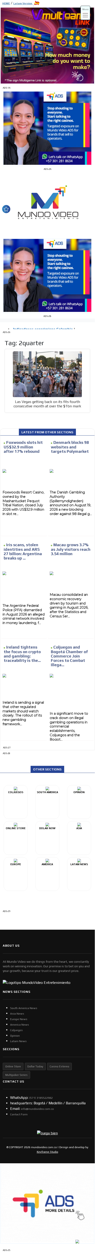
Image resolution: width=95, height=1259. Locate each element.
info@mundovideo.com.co (37, 1109)
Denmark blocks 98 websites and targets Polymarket (70, 446)
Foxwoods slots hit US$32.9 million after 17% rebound (23, 446)
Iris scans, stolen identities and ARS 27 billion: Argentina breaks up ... (23, 551)
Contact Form (19, 1114)
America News (19, 1024)
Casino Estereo (59, 1066)
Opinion (15, 1035)
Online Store (13, 1066)
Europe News (18, 1019)
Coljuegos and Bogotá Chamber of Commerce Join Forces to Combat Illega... (69, 656)
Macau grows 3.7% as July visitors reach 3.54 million (70, 549)
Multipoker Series (16, 1075)
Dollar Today (35, 1066)
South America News (23, 1008)
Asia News (17, 1013)
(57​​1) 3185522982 (41, 1098)
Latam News (18, 1041)
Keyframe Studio (47, 1151)
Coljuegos (16, 1030)
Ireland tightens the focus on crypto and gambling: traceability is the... (22, 654)
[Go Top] (83, 1216)
